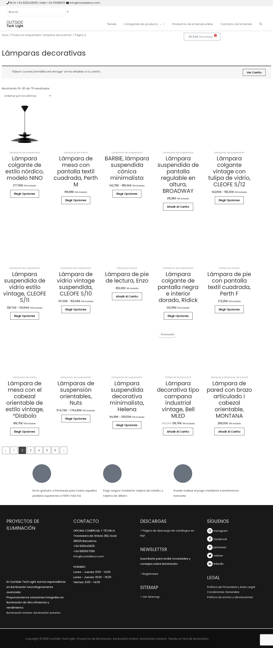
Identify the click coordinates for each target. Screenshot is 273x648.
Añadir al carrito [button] (178, 207)
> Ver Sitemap (150, 597)
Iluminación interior (19, 613)
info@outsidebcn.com (85, 3)
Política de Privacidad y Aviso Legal (231, 587)
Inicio (5, 35)
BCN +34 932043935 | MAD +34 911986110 (37, 3)
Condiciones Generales (223, 592)
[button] (261, 24)
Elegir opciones (24, 194)
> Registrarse (149, 574)
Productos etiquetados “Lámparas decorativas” (41, 35)
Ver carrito (254, 72)
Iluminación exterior (47, 613)
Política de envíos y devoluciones (230, 597)
